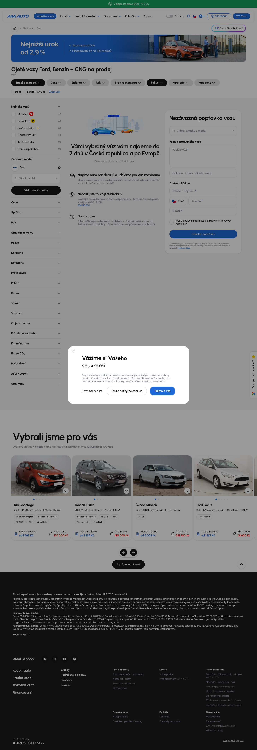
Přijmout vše (162, 391)
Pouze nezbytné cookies (126, 391)
